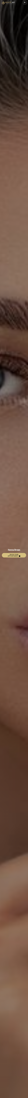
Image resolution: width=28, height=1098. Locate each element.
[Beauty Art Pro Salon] (8, 3)
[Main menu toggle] (25, 2)
